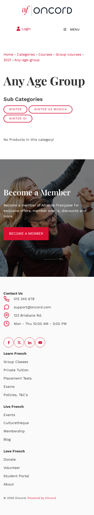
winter (15, 109)
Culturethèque (16, 423)
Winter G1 (18, 118)
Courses (45, 54)
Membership (14, 431)
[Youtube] (40, 342)
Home (8, 54)
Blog (7, 439)
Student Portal (16, 476)
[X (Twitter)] (19, 342)
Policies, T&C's (16, 395)
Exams (9, 386)
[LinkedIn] (30, 342)
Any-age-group (27, 60)
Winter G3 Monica (50, 109)
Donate (10, 459)
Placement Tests (18, 378)
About (9, 484)
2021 (7, 60)
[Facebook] (9, 342)
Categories (26, 54)
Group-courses (68, 54)
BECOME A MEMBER (21, 230)
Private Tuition (16, 370)
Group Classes (16, 362)
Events (9, 415)
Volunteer (12, 468)
